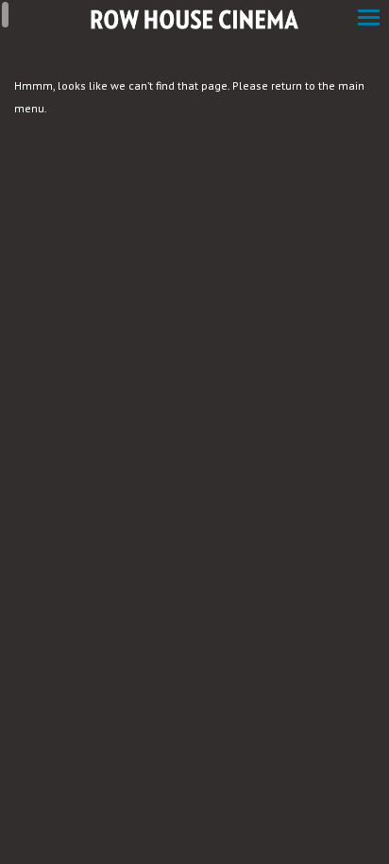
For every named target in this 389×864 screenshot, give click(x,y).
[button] (369, 19)
